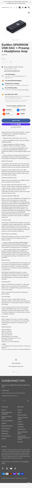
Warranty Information (7, 425)
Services (20, 421)
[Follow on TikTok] (15, 468)
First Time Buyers (6, 436)
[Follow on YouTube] (11, 468)
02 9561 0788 (18, 76)
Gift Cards (20, 441)
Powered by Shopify (21, 478)
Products (20, 409)
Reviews (4, 438)
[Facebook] (20, 7)
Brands (19, 412)
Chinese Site (5, 433)
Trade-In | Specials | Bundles (23, 418)
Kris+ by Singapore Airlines (21, 89)
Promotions (21, 426)
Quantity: (4, 59)
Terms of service (6, 428)
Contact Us (20, 424)
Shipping (4, 423)
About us (4, 409)
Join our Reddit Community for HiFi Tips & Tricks (24, 437)
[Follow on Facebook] (3, 468)
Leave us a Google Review (6, 417)
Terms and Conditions (7, 420)
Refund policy (5, 430)
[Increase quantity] (10, 62)
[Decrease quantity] (4, 62)
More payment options (16, 127)
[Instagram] (22, 7)
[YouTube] (25, 7)
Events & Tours (21, 429)
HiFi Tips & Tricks (22, 415)
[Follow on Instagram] (7, 468)
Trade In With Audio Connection (7, 413)
